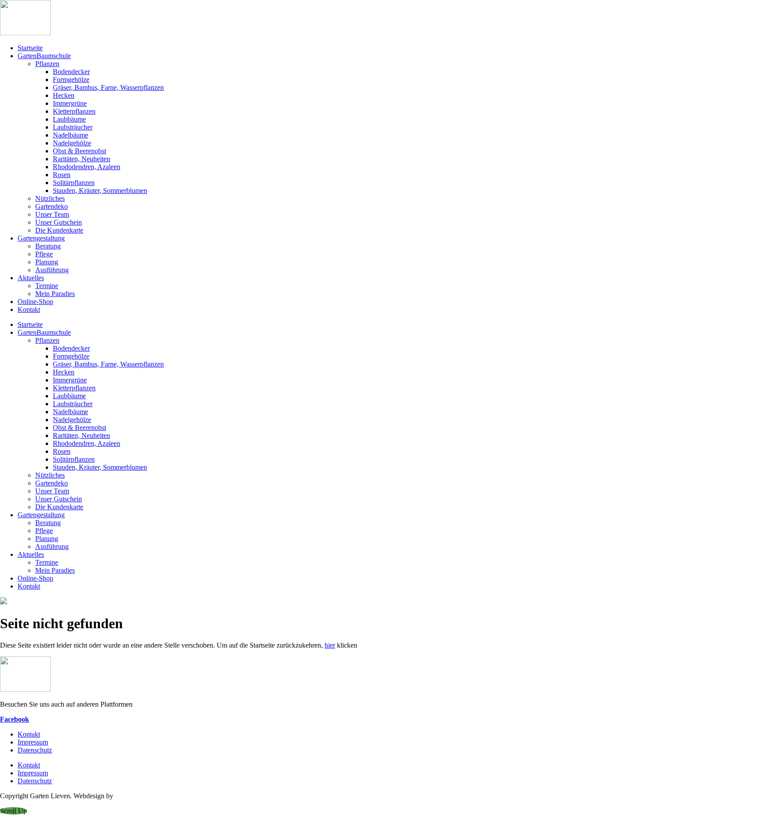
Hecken (63, 95)
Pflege (44, 254)
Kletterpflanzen (74, 111)
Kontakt (29, 309)
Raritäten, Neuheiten (81, 159)
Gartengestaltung (41, 238)
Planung (46, 262)
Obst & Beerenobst (79, 151)
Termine (46, 285)
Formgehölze (71, 79)
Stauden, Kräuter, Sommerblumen (100, 190)
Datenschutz (35, 750)
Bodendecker (71, 71)
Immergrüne (70, 103)
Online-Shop (35, 301)
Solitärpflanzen (74, 182)
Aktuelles (31, 278)
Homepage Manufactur (147, 796)
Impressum (33, 742)
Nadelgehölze (72, 143)
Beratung (48, 246)
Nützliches (50, 198)
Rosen (61, 174)
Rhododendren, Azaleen (86, 166)
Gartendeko (51, 206)
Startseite (30, 48)
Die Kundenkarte (59, 230)
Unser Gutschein (58, 222)
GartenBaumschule (44, 55)
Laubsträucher (72, 127)
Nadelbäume (70, 135)
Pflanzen (47, 63)
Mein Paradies (55, 293)
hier (330, 645)
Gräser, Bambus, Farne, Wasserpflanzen (108, 87)
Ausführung (52, 270)
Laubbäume (69, 119)
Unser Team (52, 214)
